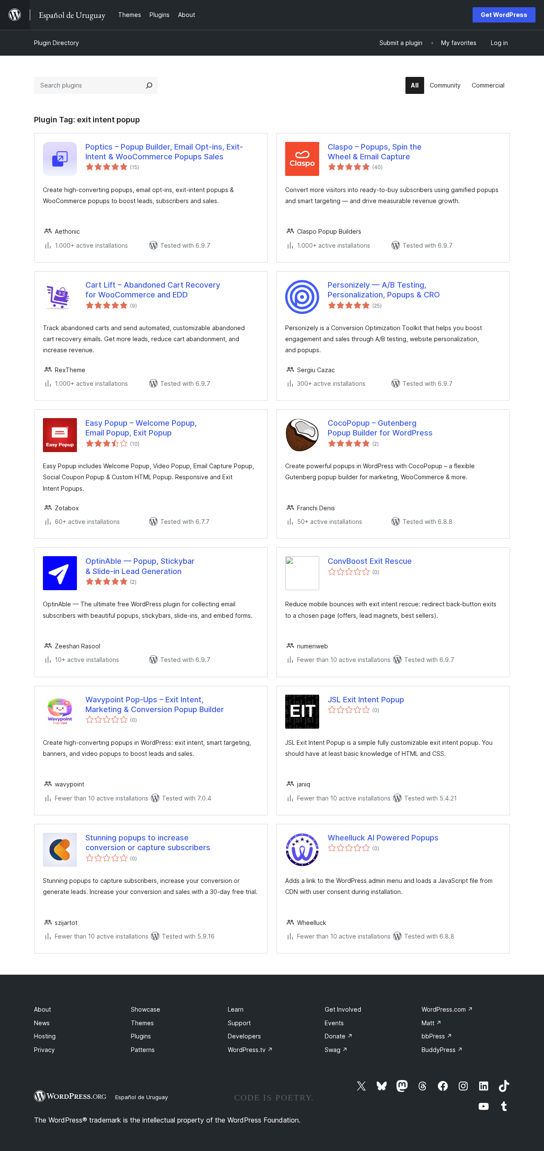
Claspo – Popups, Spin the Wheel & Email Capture (375, 151)
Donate (339, 1036)
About (42, 1009)
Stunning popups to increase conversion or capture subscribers (147, 842)
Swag (336, 1049)
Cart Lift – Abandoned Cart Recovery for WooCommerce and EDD (152, 289)
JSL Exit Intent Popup (366, 699)
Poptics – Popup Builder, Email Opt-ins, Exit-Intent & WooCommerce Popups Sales (164, 151)
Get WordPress (504, 14)
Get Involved (343, 1009)
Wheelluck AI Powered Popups (383, 837)
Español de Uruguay (141, 1097)
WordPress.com (447, 1009)
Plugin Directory (56, 42)
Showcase (145, 1009)
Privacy (44, 1049)
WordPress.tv (250, 1049)
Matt (432, 1023)
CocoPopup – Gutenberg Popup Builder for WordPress (380, 428)
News (42, 1023)
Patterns (143, 1049)
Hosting (45, 1036)
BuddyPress (442, 1049)
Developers (244, 1036)
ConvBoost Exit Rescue (370, 561)
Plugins (141, 1036)
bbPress (437, 1036)
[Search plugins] (149, 85)
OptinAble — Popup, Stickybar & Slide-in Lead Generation (140, 566)
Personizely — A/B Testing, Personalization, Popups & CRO (384, 289)
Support (239, 1023)
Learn (236, 1009)
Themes (142, 1023)
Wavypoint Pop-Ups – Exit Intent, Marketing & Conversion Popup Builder (154, 704)
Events (334, 1023)
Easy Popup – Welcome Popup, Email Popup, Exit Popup (141, 428)
